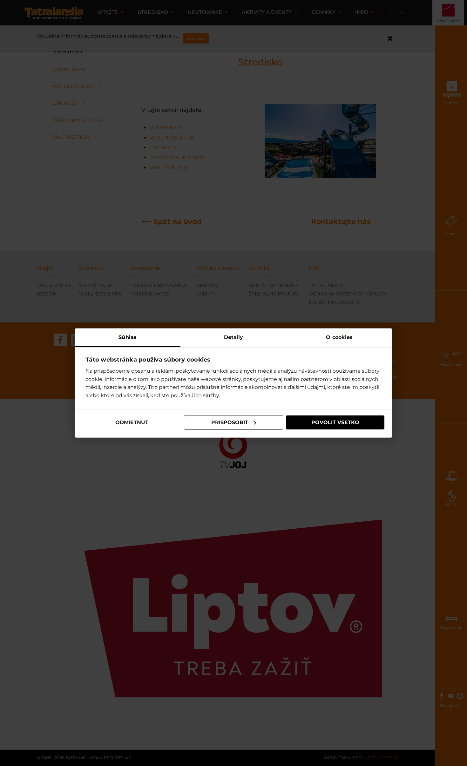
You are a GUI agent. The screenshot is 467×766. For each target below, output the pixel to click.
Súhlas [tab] (127, 337)
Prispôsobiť (229, 422)
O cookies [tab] (339, 337)
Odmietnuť (131, 422)
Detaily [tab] (233, 337)
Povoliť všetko (335, 422)
